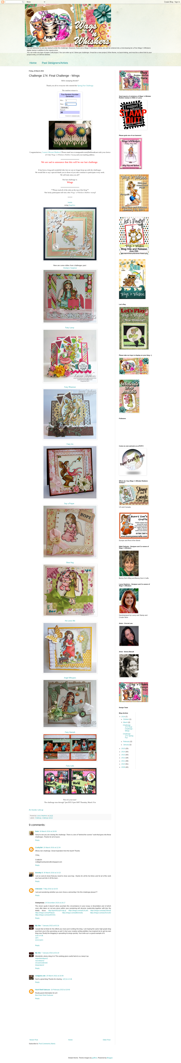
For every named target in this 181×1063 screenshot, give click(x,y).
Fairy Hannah (70, 732)
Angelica (72, 205)
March (125, 722)
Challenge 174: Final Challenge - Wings (128, 728)
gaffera (94, 1058)
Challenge (38, 818)
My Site (38, 926)
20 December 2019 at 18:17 (55, 903)
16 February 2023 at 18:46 (60, 990)
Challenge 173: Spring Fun (128, 736)
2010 (123, 764)
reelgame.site (40, 976)
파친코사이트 (67, 979)
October (126, 719)
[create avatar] (132, 298)
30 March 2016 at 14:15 (52, 873)
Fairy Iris (70, 444)
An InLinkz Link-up (36, 810)
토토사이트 (39, 935)
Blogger (109, 1058)
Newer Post (34, 1040)
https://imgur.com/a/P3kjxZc (45, 913)
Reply (37, 840)
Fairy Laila (70, 766)
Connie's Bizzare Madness (51, 152)
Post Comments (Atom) (47, 1044)
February (126, 741)
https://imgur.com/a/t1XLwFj (78, 910)
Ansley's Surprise (70, 268)
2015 (123, 748)
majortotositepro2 (41, 958)
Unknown (38, 889)
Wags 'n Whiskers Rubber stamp (83, 192)
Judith (70, 202)
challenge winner (47, 818)
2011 (123, 761)
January (126, 745)
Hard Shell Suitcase (42, 990)
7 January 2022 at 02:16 (50, 926)
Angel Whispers (70, 678)
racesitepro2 (39, 961)
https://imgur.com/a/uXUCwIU (100, 913)
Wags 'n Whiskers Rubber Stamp (63, 155)
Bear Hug (70, 563)
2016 (123, 717)
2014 (123, 752)
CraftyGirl (39, 847)
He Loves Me (70, 621)
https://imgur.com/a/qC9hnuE (100, 910)
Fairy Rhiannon (70, 387)
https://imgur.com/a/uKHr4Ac (45, 915)
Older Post (106, 1040)
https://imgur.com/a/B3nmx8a (72, 913)
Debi (37, 831)
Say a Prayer (69, 504)
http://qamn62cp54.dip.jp (57, 910)
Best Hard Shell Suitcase (44, 995)
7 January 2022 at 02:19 (50, 953)
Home (33, 62)
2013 (123, 755)
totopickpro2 (39, 965)
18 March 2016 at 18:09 (48, 831)
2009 (123, 767)
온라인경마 (39, 940)
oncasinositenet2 (41, 963)
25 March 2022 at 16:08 (54, 976)
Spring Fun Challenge (85, 86)
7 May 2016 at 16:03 (50, 889)
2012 (123, 758)
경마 (36, 938)
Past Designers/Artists (55, 62)
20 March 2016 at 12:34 (52, 847)
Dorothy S (39, 873)
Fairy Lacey (70, 328)
